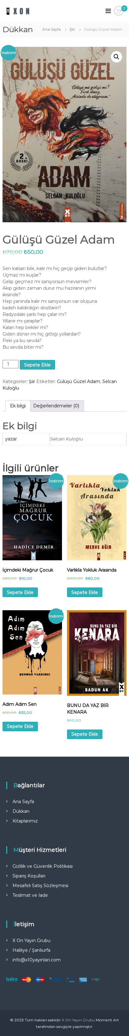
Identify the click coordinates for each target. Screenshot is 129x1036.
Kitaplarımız (25, 821)
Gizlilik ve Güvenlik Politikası (43, 866)
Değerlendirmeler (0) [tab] (56, 406)
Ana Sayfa (51, 29)
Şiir (72, 29)
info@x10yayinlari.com (37, 960)
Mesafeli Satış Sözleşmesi (40, 885)
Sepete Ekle (37, 365)
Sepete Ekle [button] (20, 592)
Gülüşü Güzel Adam (78, 381)
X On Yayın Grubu (31, 940)
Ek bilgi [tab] (18, 406)
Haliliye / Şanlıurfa (31, 950)
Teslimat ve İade (30, 895)
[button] (116, 56)
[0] (118, 11)
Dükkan (21, 811)
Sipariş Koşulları (29, 876)
